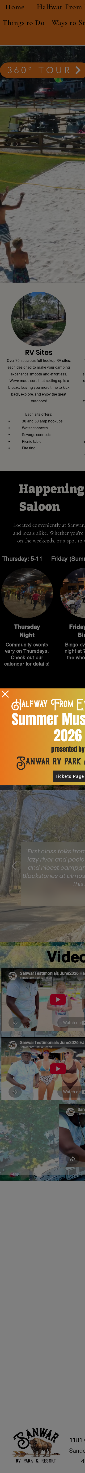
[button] (5, 694)
